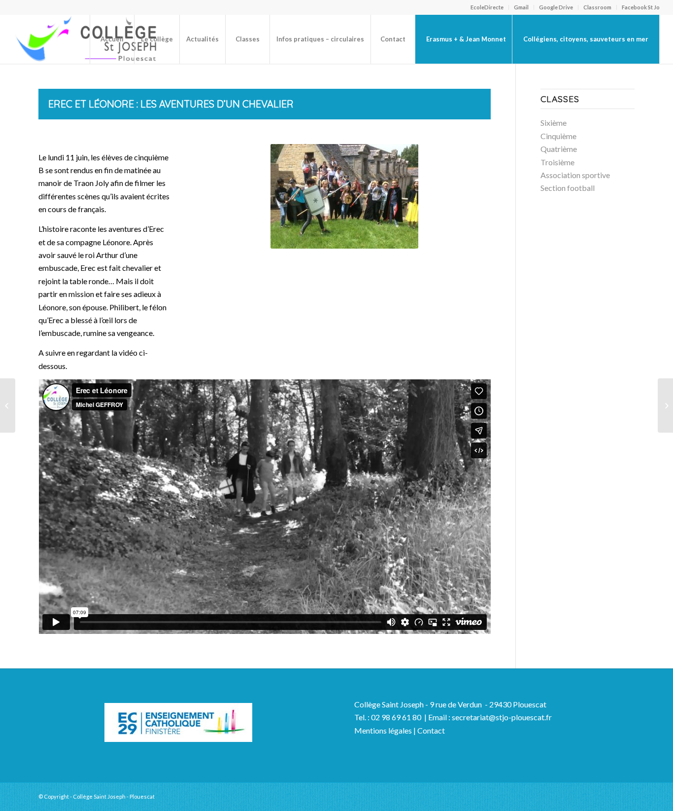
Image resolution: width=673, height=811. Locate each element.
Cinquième (558, 136)
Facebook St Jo (641, 7)
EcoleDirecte (487, 7)
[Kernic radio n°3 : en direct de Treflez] (7, 405)
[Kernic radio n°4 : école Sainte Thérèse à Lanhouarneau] (665, 405)
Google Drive (556, 7)
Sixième (553, 122)
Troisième (557, 162)
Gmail (521, 7)
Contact (431, 730)
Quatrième (558, 148)
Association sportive (575, 175)
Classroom (597, 7)
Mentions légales (383, 730)
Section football (567, 187)
